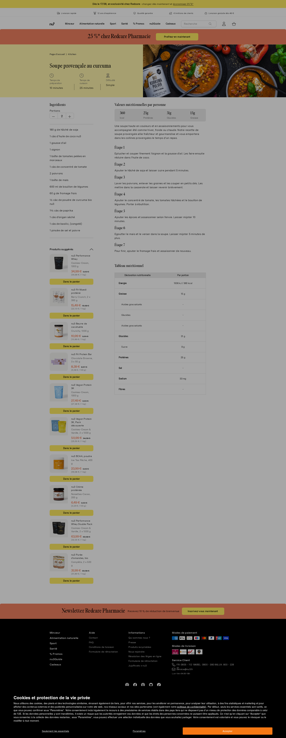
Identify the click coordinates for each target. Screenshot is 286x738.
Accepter (227, 731)
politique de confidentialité (191, 706)
